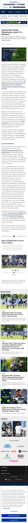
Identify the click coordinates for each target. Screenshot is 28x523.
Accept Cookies (14, 520)
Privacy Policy (6, 508)
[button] (14, 54)
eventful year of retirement (16, 216)
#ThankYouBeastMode (8, 143)
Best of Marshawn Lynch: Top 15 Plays (13, 241)
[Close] (26, 488)
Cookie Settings (14, 511)
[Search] (23, 12)
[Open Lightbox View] (14, 265)
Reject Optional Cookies (14, 515)
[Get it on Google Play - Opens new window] (19, 480)
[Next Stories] (24, 428)
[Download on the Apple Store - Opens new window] (8, 479)
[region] (14, 504)
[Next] (18, 270)
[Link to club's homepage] (3, 11)
